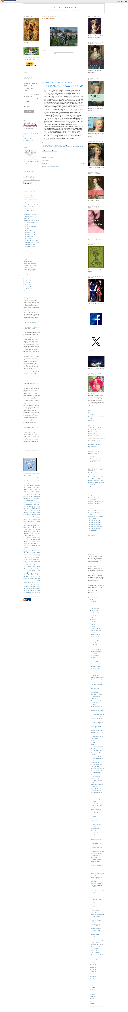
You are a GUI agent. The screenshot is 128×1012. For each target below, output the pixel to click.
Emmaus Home (29, 508)
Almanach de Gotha (28, 197)
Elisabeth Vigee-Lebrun (29, 210)
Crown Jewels (28, 502)
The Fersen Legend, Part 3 (94, 524)
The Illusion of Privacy (96, 682)
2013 (91, 987)
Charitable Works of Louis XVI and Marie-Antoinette (95, 477)
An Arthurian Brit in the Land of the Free (96, 854)
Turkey (25, 590)
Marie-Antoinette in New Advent (31, 242)
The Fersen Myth (33, 563)
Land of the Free (32, 528)
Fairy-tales (32, 512)
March (93, 626)
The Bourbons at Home (93, 518)
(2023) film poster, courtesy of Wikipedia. (57, 82)
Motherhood (35, 539)
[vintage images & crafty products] (30, 471)
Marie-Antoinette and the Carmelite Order (94, 504)
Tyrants (29, 590)
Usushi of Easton (95, 698)
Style (38, 559)
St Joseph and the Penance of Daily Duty (97, 765)
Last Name (27, 106)
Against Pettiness (95, 668)
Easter (25, 506)
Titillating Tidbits (28, 284)
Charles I (31, 494)
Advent (34, 478)
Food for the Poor (92, 433)
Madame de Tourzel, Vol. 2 (30, 234)
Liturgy (38, 529)
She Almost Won (95, 828)
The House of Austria (33, 566)
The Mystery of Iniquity (32, 571)
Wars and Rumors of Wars (32, 591)
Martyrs (34, 537)
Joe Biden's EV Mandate (97, 657)
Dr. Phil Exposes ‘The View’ (97, 851)
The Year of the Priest (29, 588)
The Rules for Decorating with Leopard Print (97, 711)
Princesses (27, 550)
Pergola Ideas (94, 894)
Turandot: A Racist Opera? (97, 677)
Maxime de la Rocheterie (29, 254)
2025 (91, 601)
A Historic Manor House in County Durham (97, 951)
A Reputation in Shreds (93, 474)
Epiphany (31, 510)
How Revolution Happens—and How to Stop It (97, 723)
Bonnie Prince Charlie (34, 487)
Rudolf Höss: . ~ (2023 (63, 86)
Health (38, 517)
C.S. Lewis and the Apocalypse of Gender (97, 745)
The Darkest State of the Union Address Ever (96, 840)
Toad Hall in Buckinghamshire (96, 858)
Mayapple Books (92, 446)
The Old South (28, 577)
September (94, 612)
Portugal (38, 547)
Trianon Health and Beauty (97, 458)
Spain (36, 557)
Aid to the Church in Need (94, 427)
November (94, 608)
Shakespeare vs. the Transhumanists (95, 775)
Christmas (26, 498)
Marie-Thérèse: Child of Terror (95, 516)
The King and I (27, 281)
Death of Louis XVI (93, 488)
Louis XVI (26, 224)
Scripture (32, 556)
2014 (91, 985)
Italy (25, 525)
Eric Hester (37, 510)
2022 (91, 967)
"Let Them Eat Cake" (93, 473)
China (25, 496)
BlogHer (25, 487)
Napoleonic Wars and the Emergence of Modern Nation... (97, 799)
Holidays (29, 521)
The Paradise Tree (32, 578)
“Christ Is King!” (95, 637)
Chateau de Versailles (29, 206)
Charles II (37, 494)
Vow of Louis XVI (92, 530)
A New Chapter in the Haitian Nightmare (96, 789)
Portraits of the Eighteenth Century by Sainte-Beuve (30, 264)
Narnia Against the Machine (97, 954)
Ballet (25, 485)
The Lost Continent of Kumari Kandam (96, 878)
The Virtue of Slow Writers (97, 673)
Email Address (31, 96)
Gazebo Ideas (94, 881)
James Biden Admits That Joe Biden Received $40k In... (97, 885)
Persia (25, 545)
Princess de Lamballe (28, 267)
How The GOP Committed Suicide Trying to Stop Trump (97, 805)
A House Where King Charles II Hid (96, 925)
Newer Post (44, 163)
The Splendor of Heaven (95, 455)
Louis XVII (26, 228)
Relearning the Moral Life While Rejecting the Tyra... (97, 866)
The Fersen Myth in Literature (95, 526)
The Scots (35, 583)
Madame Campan (28, 230)
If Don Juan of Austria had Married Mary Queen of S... (97, 780)
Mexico (28, 540)
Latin (29, 529)
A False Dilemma (95, 762)
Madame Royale (27, 139)
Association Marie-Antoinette (31, 199)
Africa (38, 478)
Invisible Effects (95, 942)
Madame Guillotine (28, 236)
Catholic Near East (92, 431)
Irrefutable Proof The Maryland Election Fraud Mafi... (97, 900)
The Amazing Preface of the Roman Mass (97, 947)
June (93, 619)
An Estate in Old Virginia (97, 679)
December (94, 606)
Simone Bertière (27, 275)
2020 (91, 971)
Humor (31, 523)
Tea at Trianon (64, 7)
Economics (30, 506)
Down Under (33, 504)
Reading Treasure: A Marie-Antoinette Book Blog (30, 270)
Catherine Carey (95, 835)
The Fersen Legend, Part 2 (94, 522)
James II (29, 525)
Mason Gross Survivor (29, 252)
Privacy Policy (91, 420)
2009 (91, 996)
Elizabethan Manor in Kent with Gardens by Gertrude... (97, 910)
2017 (91, 978)
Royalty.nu (26, 273)
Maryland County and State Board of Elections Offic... (97, 916)
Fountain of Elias (94, 453)
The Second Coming (96, 957)
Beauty (32, 485)
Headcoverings (27, 517)
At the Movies (28, 484)
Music (25, 541)
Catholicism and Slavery (97, 736)
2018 (91, 976)
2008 (91, 999)
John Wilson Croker (28, 216)
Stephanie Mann (32, 559)
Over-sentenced (94, 897)
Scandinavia (37, 554)
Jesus (34, 525)
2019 (91, 974)
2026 (91, 599)
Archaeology (36, 480)
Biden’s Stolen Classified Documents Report (97, 771)
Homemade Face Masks (95, 460)
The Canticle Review (28, 279)
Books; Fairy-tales (35, 489)
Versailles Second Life (29, 288)
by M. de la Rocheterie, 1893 (31, 321)
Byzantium (26, 491)
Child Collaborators (96, 928)
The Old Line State (34, 575)
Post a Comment (45, 160)
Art (32, 481)
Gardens (33, 514)
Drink (38, 504)
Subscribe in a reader (29, 171)
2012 (91, 990)
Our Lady (37, 543)
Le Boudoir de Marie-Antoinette (31, 220)
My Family (32, 541)
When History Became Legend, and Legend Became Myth (96, 824)
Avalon (34, 484)
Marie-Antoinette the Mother (95, 510)
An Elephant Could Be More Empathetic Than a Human (97, 794)
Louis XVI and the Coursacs (30, 226)
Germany (31, 516)
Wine (38, 592)
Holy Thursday (94, 647)
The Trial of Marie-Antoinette (30, 283)
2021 (91, 969)
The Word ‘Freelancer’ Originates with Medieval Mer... (96, 811)
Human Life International (94, 435)
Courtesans (37, 501)
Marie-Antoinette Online (29, 244)
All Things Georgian (28, 195)
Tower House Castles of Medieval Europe (96, 749)
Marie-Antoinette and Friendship (96, 501)
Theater (38, 588)
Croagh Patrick (94, 738)
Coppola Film (91, 486)
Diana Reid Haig (27, 208)
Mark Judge (34, 536)
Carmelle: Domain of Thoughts (31, 204)
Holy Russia (36, 521)
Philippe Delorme (28, 261)
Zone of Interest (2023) (49, 19)
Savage (30, 554)
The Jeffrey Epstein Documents (95, 862)
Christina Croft (36, 496)
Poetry (34, 545)
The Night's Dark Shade (29, 141)
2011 (91, 992)
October (94, 610)
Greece (38, 516)
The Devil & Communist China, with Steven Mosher (97, 640)
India (39, 523)
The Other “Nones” (95, 666)
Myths (38, 541)
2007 (91, 1001)
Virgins (34, 590)
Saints (25, 554)
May (93, 622)
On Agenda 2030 (95, 675)
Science (26, 556)
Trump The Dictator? (96, 634)
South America (30, 557)
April (93, 624)
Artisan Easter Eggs (95, 628)
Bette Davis (37, 485)
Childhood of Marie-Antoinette (95, 480)
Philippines (29, 545)
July (93, 617)
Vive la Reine (27, 290)
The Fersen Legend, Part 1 (94, 520)
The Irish (37, 569)
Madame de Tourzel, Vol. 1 (30, 232)
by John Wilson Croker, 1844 (32, 372)
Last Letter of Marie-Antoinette (95, 492)
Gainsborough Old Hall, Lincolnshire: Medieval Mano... (97, 890)
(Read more (50, 140)
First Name (27, 101)
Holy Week (26, 523)
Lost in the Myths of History (30, 222)
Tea (29, 561)
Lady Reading (27, 218)
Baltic (28, 485)
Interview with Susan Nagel (94, 490)
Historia (25, 212)
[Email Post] (65, 145)
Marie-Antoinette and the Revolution (94, 507)
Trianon (25, 137)
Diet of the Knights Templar (97, 940)
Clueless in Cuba (95, 837)
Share (43, 142)
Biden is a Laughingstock (97, 944)
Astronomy (38, 482)
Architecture (27, 482)
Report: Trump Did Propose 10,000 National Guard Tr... (97, 758)
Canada (32, 491)
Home (89, 412)
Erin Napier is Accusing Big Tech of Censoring (97, 715)
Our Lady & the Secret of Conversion (97, 819)
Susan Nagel (26, 277)
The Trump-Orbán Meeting (97, 768)
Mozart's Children (28, 256)
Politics (26, 547)
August (93, 615)
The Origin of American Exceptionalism (96, 695)
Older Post (82, 163)
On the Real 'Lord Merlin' (97, 871)
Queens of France (35, 552)
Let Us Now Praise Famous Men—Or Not (97, 660)
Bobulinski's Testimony (96, 670)
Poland (38, 545)
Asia (34, 482)
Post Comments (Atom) (53, 166)
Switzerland (26, 561)
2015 (91, 983)
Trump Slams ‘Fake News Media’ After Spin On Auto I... (97, 702)
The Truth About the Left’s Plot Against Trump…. (97, 874)
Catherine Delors (31, 493)
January (94, 962)
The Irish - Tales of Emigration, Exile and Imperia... (97, 935)
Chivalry (29, 496)
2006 (91, 1003)
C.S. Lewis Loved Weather (97, 644)
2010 (91, 994)
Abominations (27, 478)
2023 (91, 965)
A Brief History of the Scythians (96, 844)
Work (25, 594)
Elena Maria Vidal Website (94, 444)
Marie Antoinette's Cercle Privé (31, 240)
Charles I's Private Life (96, 730)
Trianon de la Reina (28, 286)
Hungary (35, 523)
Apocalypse (27, 480)
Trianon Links (91, 414)
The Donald (34, 561)
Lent (33, 529)
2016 (91, 980)
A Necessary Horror (95, 655)
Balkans (38, 484)
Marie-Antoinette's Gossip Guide (31, 250)
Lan (28, 527)
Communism (28, 500)
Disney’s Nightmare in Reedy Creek (96, 831)
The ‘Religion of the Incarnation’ (96, 689)
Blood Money (94, 692)
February (94, 960)
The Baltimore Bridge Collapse (96, 652)
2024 (91, 604)
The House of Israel (29, 569)
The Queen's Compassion (94, 528)
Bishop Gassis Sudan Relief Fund (96, 429)
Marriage (29, 537)
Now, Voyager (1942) (96, 649)
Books (26, 489)
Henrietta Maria (28, 519)
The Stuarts (34, 585)
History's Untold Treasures (30, 214)
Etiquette (26, 512)
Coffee (38, 498)
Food (28, 514)
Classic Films (32, 498)
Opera (31, 543)
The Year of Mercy (35, 586)
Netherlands (26, 543)
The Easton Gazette (49, 50)
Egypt (35, 506)
